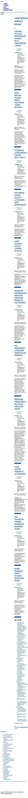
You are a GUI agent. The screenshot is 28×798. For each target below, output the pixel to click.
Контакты (6, 8)
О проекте (6, 5)
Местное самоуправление (7, 743)
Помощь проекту (8, 10)
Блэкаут (5, 768)
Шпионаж (6, 776)
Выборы (5, 746)
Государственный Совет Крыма (8, 735)
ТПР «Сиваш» (7, 765)
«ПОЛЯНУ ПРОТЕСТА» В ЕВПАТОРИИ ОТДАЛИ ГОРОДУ (21, 669)
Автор (5, 7)
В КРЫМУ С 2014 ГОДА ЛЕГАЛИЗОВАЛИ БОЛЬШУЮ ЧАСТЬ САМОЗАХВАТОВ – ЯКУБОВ (20, 38)
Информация (7, 779)
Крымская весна (7, 767)
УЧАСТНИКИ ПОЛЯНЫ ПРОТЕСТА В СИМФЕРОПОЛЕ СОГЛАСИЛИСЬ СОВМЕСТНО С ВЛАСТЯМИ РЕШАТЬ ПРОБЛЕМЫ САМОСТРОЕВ (21, 629)
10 (26, 727)
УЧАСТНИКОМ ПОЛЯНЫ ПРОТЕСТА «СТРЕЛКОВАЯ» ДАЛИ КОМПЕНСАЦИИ (20, 198)
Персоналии (6, 745)
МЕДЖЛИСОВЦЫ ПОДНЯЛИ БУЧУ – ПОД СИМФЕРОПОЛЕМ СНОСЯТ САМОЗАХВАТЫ (22, 647)
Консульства (6, 755)
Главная (5, 4)
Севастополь (6, 757)
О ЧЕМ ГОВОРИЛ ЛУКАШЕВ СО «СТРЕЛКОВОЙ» (19, 470)
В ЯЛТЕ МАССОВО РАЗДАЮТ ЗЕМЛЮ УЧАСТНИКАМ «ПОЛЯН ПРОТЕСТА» (19, 100)
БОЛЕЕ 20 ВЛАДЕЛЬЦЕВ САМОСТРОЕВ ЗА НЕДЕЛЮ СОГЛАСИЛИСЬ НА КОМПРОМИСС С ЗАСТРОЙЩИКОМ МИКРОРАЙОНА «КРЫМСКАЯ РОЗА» (22, 698)
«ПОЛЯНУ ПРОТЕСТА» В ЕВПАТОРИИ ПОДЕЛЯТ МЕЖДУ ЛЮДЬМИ (21, 677)
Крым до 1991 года (7, 775)
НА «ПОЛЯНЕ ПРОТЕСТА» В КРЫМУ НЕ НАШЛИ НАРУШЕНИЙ (21, 639)
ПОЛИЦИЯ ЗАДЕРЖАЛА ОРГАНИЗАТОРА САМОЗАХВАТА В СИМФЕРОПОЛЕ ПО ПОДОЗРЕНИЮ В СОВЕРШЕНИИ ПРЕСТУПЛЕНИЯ (22, 714)
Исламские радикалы (6, 762)
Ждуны (5, 778)
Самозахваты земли (8, 760)
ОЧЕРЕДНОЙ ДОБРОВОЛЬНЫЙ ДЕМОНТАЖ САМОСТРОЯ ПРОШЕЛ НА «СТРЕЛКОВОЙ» (20, 296)
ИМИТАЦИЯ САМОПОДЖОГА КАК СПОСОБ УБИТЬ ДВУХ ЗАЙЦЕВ (20, 404)
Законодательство (8, 748)
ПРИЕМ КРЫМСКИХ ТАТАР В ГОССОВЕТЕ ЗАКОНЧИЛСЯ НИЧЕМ (19, 574)
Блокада (5, 769)
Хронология (6, 753)
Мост (4, 764)
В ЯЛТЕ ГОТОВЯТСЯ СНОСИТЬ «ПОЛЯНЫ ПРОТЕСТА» (18, 246)
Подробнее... (17, 89)
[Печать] (19, 48)
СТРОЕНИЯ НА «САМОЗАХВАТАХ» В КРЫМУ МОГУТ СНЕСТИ (20, 153)
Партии (5, 749)
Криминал (6, 756)
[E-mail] (19, 50)
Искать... (3, 13)
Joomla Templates (8, 793)
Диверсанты (6, 771)
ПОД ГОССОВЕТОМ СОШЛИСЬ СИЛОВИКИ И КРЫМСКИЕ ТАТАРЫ (19, 523)
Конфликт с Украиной (6, 773)
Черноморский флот (8, 759)
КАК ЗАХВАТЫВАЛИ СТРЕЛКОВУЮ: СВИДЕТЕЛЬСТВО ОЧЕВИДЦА (20, 350)
